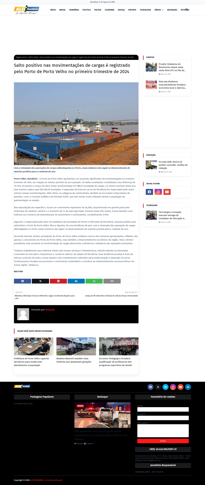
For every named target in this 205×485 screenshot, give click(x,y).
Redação (50, 309)
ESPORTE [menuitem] (132, 10)
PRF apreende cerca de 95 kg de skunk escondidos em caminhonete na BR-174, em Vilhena (100, 435)
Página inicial (21, 57)
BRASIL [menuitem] (62, 10)
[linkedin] (188, 387)
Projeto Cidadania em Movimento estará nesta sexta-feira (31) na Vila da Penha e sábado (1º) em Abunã (171, 67)
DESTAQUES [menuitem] (172, 10)
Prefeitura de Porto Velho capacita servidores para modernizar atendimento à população (31, 362)
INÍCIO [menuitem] (53, 10)
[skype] (166, 387)
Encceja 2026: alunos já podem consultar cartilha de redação (173, 164)
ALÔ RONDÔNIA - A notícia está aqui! (46, 480)
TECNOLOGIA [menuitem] (145, 10)
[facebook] (149, 192)
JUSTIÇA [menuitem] (121, 10)
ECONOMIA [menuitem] (109, 10)
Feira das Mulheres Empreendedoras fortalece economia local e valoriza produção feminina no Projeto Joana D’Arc (172, 85)
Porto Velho (33, 57)
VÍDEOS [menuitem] (158, 10)
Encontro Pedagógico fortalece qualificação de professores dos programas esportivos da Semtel (115, 362)
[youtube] (167, 192)
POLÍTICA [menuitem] (87, 10)
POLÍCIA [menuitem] (97, 10)
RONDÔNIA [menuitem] (74, 10)
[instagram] (158, 192)
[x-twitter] (158, 387)
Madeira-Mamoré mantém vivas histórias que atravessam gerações (73, 360)
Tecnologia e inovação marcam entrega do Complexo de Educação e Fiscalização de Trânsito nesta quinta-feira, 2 (171, 215)
